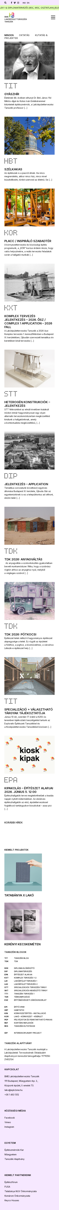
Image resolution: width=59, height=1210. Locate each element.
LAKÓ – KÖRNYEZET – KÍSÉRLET (28, 1016)
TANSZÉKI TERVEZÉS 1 (24, 994)
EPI (5, 1007)
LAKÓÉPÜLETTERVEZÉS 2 (26, 984)
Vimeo (8, 1122)
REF (6, 1023)
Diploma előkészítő (24, 968)
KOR (11, 233)
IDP (6, 1033)
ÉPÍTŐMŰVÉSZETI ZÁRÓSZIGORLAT (30, 1000)
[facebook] (11, 2)
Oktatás (24, 35)
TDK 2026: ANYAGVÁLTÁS (23, 559)
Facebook (10, 1117)
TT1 (6, 994)
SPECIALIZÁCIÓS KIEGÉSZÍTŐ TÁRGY (31, 990)
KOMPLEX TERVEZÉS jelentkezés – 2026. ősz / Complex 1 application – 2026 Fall (28, 321)
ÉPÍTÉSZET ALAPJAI (23, 974)
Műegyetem (10, 1154)
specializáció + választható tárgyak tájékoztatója (28, 711)
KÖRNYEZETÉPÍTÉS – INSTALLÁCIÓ (30, 1013)
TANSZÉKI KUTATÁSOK (24, 1026)
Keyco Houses (12, 1200)
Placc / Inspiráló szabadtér (27, 241)
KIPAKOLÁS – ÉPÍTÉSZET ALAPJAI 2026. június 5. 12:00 (28, 790)
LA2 (6, 984)
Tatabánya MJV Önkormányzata (21, 1191)
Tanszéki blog (21, 958)
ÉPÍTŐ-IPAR (19, 1007)
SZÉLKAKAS (13, 169)
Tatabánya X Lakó (19, 895)
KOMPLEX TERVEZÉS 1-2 (25, 978)
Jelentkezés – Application (26, 484)
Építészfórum (11, 1182)
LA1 (6, 981)
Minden (9, 35)
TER (6, 997)
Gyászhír (11, 94)
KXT (11, 308)
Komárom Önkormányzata (18, 1196)
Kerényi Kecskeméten (22, 944)
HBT (11, 161)
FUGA (8, 1186)
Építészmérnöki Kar (14, 1150)
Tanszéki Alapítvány (15, 1159)
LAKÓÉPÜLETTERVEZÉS (25, 981)
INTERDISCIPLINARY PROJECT (28, 1033)
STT (11, 394)
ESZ (6, 1000)
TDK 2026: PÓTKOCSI (20, 634)
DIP (11, 476)
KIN (6, 1013)
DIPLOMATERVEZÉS (23, 971)
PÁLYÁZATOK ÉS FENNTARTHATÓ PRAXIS (33, 1020)
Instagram (9, 1127)
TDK (11, 551)
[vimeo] (15, 2)
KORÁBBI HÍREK (13, 822)
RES (6, 1026)
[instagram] (18, 2)
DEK (6, 968)
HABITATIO (19, 1010)
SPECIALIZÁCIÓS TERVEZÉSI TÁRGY (30, 987)
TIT (11, 86)
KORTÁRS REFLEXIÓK (23, 1023)
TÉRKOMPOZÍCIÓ (22, 997)
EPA (11, 780)
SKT (6, 990)
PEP (6, 1020)
